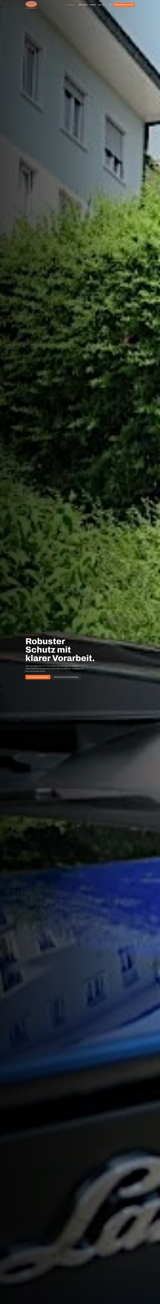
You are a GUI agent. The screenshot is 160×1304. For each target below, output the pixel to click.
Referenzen (83, 5)
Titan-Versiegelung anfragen (38, 677)
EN (110, 4)
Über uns (101, 5)
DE (107, 4)
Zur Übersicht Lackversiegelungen (66, 677)
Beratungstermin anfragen (124, 5)
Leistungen (69, 5)
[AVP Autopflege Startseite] (31, 5)
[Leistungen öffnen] (75, 5)
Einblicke (92, 5)
